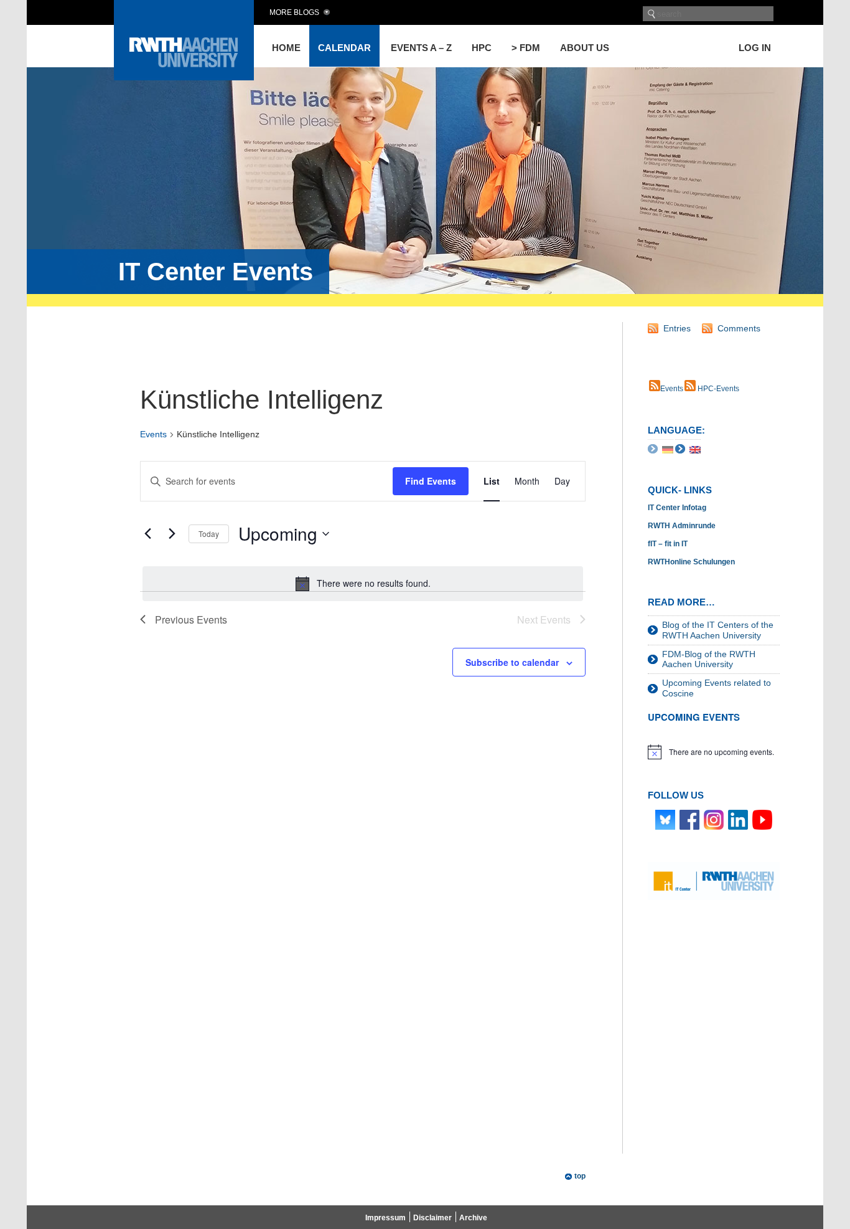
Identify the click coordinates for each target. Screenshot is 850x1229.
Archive (473, 1217)
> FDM (525, 47)
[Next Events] (171, 533)
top (580, 1176)
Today (208, 533)
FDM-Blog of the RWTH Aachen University (708, 659)
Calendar (344, 47)
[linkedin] (738, 819)
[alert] (362, 583)
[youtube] (762, 819)
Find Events (430, 481)
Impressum (385, 1217)
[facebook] (689, 819)
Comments (738, 328)
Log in (755, 47)
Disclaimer (432, 1217)
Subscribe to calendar (512, 662)
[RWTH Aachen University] (184, 77)
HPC (482, 47)
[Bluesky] (665, 819)
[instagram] (714, 819)
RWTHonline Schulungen (691, 562)
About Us (584, 47)
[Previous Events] (147, 533)
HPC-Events (717, 388)
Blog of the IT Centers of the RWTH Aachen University (717, 630)
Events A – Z (421, 47)
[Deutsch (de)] (667, 448)
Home (286, 47)
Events (153, 434)
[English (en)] (695, 448)
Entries (677, 328)
